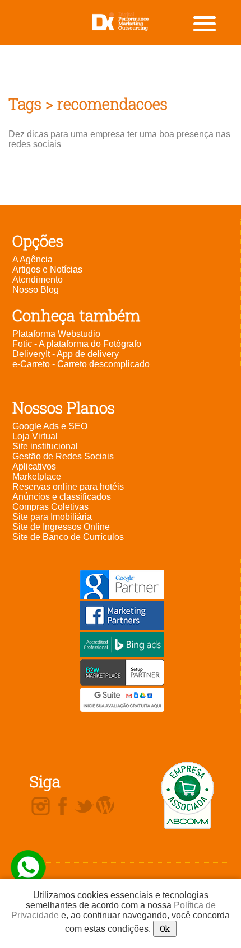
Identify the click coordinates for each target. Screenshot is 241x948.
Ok (165, 928)
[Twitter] (84, 807)
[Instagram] (40, 807)
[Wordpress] (105, 805)
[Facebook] (62, 807)
